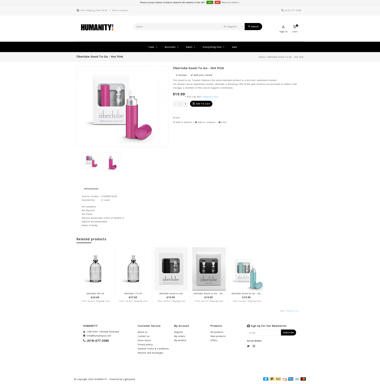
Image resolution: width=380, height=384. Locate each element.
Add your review (203, 75)
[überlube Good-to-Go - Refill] (209, 269)
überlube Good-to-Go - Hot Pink (285, 56)
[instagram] (254, 346)
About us (143, 332)
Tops (151, 46)
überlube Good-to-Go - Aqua (247, 293)
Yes (210, 2)
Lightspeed (129, 379)
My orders (179, 336)
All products (217, 332)
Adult (189, 46)
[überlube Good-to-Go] (171, 269)
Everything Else (212, 46)
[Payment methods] (303, 379)
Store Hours (144, 340)
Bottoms (170, 46)
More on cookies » (231, 2)
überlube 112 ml (133, 293)
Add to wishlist (184, 122)
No (217, 2)
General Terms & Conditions (153, 348)
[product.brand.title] (181, 117)
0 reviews (181, 75)
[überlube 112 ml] (133, 269)
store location (120, 10)
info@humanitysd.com (99, 335)
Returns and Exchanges (150, 352)
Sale (234, 46)
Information (91, 188)
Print (224, 122)
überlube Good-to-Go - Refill (209, 293)
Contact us (144, 336)
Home (262, 56)
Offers (213, 340)
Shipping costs (210, 96)
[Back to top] (371, 375)
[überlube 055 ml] (95, 269)
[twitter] (249, 346)
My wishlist (180, 340)
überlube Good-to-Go (171, 293)
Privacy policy (145, 344)
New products (218, 336)
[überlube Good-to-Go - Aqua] (246, 269)
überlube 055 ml (95, 293)
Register (178, 332)
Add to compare (207, 122)
